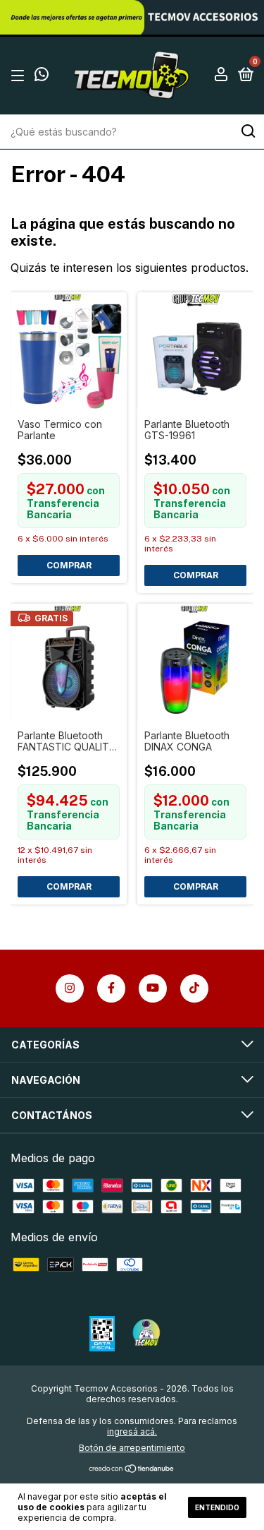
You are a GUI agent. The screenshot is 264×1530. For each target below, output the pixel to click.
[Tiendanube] (132, 1469)
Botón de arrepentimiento (132, 1447)
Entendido (217, 1507)
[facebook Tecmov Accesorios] (111, 988)
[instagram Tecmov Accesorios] (70, 988)
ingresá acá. (132, 1431)
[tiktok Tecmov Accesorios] (194, 988)
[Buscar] (247, 131)
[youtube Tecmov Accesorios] (153, 988)
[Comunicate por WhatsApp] (42, 76)
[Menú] (20, 75)
